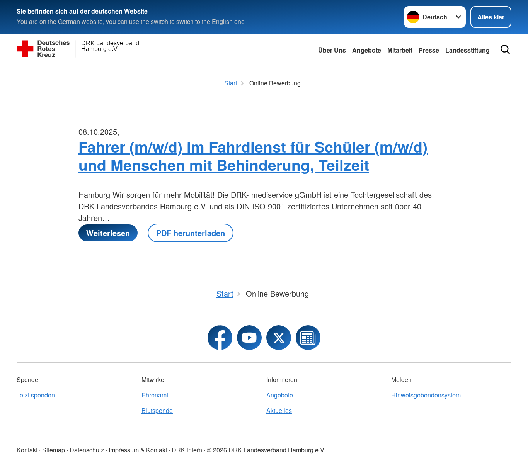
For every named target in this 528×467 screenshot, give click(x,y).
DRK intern (187, 449)
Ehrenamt (154, 395)
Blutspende (157, 410)
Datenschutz (87, 449)
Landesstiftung (467, 50)
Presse (429, 50)
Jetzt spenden (36, 395)
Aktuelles (279, 410)
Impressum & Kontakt (138, 449)
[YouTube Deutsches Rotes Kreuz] (249, 337)
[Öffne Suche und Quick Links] (505, 49)
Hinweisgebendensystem (426, 395)
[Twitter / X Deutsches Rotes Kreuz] (278, 337)
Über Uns (332, 50)
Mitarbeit (399, 50)
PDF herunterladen (190, 232)
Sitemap (53, 449)
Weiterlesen (108, 232)
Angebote (366, 50)
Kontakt (27, 449)
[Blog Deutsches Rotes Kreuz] (308, 337)
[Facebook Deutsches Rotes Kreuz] (220, 337)
